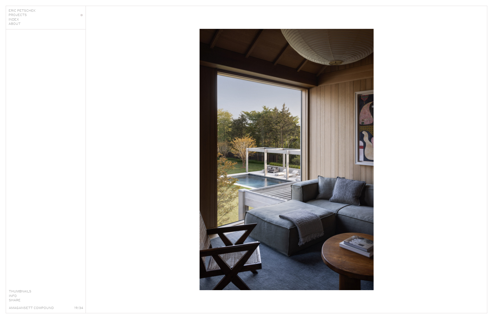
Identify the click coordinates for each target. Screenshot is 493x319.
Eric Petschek (22, 11)
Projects (18, 15)
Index (14, 19)
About (15, 24)
